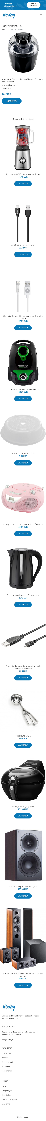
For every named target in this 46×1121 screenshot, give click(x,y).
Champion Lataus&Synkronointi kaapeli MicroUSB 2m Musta (23, 667)
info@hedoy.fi (7, 1040)
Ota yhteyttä (7, 1091)
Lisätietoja (12, 101)
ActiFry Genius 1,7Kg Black (23, 806)
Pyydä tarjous (33, 5)
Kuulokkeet (6, 1066)
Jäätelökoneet (8, 82)
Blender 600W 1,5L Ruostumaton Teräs (23, 174)
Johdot (5, 1058)
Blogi (4, 1086)
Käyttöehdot (7, 1095)
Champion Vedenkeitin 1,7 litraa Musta (23, 595)
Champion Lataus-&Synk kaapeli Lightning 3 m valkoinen (23, 317)
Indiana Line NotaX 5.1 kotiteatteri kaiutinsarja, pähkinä (23, 974)
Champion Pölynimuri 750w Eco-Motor (23, 389)
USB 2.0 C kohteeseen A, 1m (23, 245)
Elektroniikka (7, 1053)
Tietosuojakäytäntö (10, 1099)
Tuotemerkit (17, 79)
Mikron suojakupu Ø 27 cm (23, 453)
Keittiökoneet (28, 79)
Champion (39, 79)
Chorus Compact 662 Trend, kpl (23, 886)
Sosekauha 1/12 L (23, 736)
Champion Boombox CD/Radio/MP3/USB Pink (23, 524)
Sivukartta (6, 1104)
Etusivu (4, 29)
